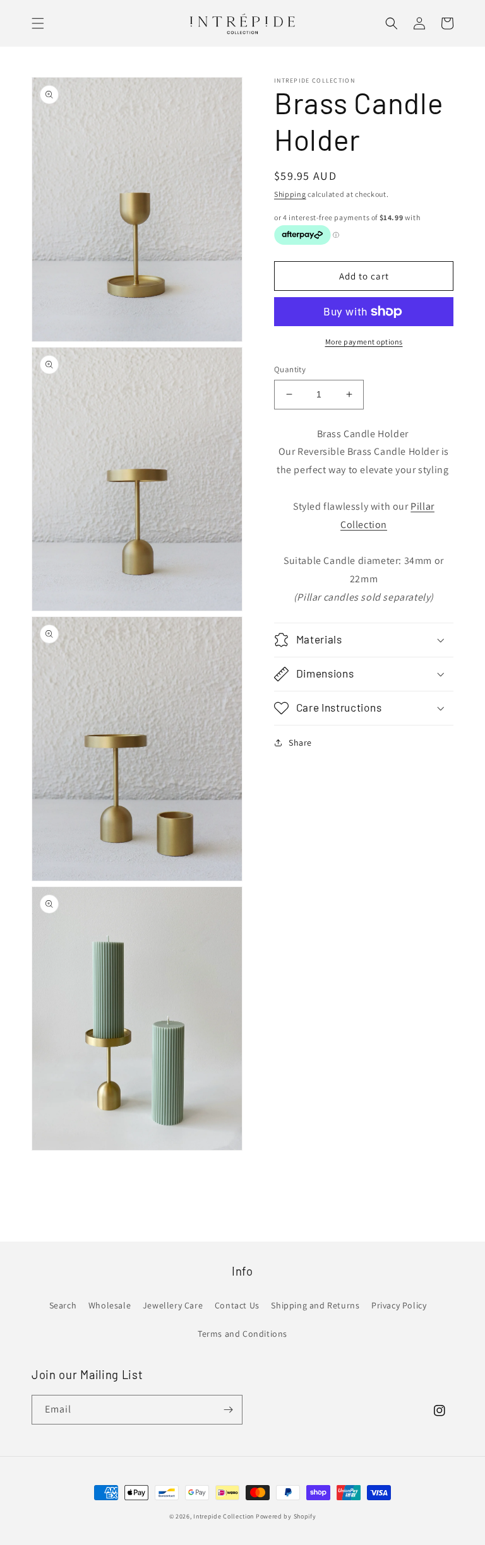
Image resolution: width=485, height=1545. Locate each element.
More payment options (364, 341)
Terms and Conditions (242, 1333)
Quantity (290, 369)
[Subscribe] (228, 1410)
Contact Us (237, 1305)
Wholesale (109, 1305)
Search (63, 1305)
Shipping (290, 194)
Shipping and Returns (315, 1305)
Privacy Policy (398, 1305)
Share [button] (300, 742)
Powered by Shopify (286, 1516)
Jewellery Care (173, 1305)
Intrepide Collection (224, 1516)
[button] (38, 23)
